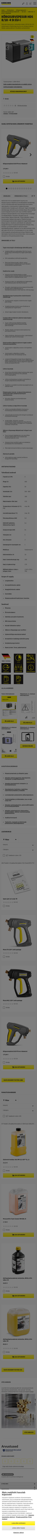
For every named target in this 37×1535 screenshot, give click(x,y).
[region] (18, 1512)
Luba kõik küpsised (18, 1523)
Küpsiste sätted (18, 1533)
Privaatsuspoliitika (22, 1517)
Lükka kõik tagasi (18, 1528)
